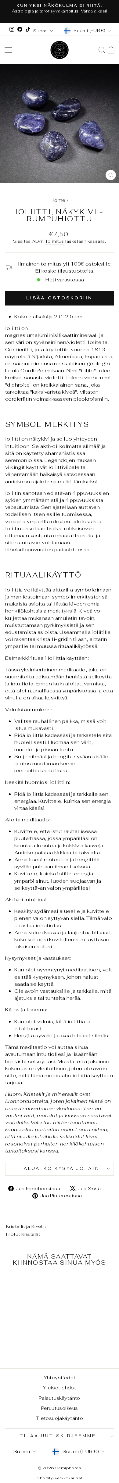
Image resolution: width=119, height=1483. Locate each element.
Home (58, 200)
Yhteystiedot (60, 1378)
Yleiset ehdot (59, 1388)
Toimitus (54, 241)
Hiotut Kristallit (25, 1234)
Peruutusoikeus (59, 1408)
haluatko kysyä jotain (59, 1168)
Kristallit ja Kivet (26, 1226)
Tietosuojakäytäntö (59, 1418)
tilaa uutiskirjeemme (58, 1435)
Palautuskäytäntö (59, 1398)
